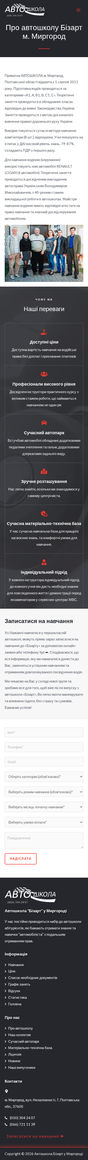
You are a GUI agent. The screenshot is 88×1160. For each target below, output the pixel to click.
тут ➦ (43, 652)
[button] (35, 1136)
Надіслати (20, 858)
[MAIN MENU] (78, 10)
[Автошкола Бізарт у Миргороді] (25, 10)
